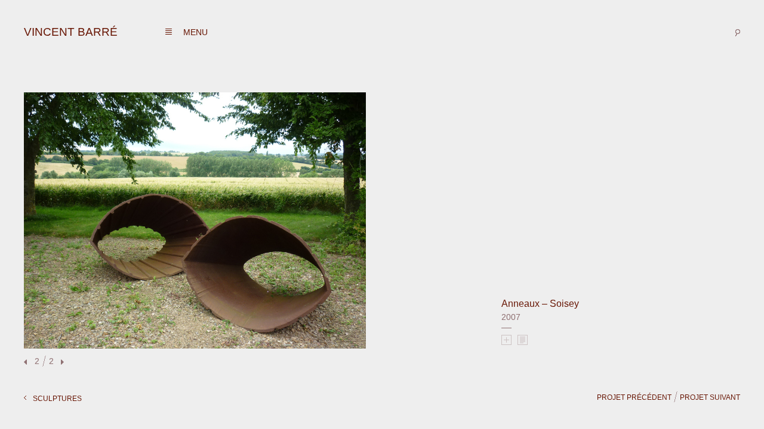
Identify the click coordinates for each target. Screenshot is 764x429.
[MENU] (168, 31)
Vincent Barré (71, 32)
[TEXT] (522, 339)
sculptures (57, 398)
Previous (27, 362)
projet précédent (634, 397)
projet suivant (710, 397)
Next (61, 362)
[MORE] (506, 339)
